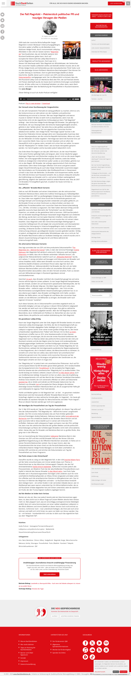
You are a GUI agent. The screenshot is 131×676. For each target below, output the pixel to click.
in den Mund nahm (55, 471)
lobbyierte (54, 436)
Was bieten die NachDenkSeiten (101, 26)
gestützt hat (23, 382)
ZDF (36, 546)
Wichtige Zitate (96, 237)
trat (37, 384)
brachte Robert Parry (72, 460)
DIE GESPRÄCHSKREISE (65, 608)
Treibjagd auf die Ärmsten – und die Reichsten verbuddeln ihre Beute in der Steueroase (101, 175)
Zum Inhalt (95, 472)
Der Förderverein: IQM (59, 641)
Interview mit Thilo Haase (99, 52)
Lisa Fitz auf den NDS (101, 78)
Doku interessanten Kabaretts (100, 227)
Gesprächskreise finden (70, 616)
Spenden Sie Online (59, 653)
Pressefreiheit (43, 543)
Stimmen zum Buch (97, 409)
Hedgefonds (49, 540)
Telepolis (70, 543)
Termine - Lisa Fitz (97, 99)
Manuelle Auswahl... (100, 671)
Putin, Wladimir (54, 543)
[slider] (77, 99)
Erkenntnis (23, 254)
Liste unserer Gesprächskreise (101, 48)
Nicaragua (34, 543)
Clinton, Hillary (39, 540)
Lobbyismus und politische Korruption (32, 529)
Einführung (95, 476)
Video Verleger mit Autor (99, 480)
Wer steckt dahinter (27, 644)
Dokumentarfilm (25, 77)
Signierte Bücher (97, 417)
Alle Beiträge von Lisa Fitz (99, 95)
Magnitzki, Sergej (59, 540)
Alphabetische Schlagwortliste (101, 262)
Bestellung (95, 413)
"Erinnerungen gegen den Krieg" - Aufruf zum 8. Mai (101, 16)
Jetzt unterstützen (118, 3)
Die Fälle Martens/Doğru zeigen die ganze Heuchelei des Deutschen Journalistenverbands (101, 183)
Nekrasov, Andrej (24, 543)
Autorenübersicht (101, 304)
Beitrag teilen (2, 15)
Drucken (2, 20)
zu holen (73, 332)
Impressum (24, 661)
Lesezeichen (95, 402)
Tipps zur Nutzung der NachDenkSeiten (27, 649)
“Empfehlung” (44, 368)
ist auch (29, 279)
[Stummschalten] (73, 99)
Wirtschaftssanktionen (26, 546)
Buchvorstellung (96, 349)
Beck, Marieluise (27, 540)
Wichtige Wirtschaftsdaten (99, 241)
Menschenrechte (71, 540)
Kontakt (23, 658)
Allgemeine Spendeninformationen (60, 645)
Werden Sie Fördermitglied (61, 650)
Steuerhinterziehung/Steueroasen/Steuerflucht (34, 532)
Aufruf (93, 40)
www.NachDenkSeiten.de (21, 674)
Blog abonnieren (101, 70)
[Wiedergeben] (21, 99)
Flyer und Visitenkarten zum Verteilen (101, 251)
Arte (20, 540)
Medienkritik (50, 529)
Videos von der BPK (97, 281)
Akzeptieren (123, 671)
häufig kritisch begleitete (42, 467)
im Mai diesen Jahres (67, 373)
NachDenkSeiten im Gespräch (101, 108)
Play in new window (33, 103)
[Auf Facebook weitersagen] (2, 33)
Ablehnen (116, 671)
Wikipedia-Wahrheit (64, 257)
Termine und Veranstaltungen (101, 44)
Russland (63, 543)
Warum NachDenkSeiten (28, 641)
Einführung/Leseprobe (98, 406)
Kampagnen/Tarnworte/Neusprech (41, 526)
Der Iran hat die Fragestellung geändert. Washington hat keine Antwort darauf (101, 167)
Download (46, 103)
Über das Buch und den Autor (100, 468)
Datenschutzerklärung (27, 664)
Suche (128, 3)
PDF (2, 26)
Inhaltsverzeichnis (97, 398)
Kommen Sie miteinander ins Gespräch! (64, 611)
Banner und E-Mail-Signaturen (26, 654)
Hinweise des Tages (38, 589)
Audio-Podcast (24, 526)
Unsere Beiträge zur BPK (99, 278)
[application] (49, 99)
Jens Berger (54, 38)
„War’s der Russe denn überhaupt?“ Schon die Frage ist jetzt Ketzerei (101, 159)
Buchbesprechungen (98, 484)
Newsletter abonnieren (101, 61)
